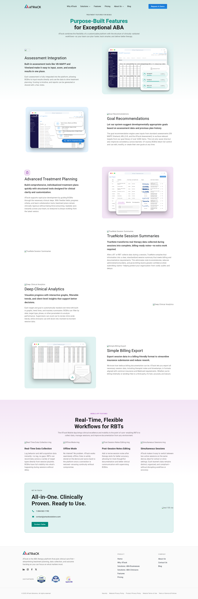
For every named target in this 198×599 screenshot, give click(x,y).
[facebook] (32, 569)
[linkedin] (24, 569)
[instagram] (28, 569)
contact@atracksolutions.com (48, 517)
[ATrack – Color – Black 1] (33, 5)
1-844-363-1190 (42, 511)
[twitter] (36, 569)
